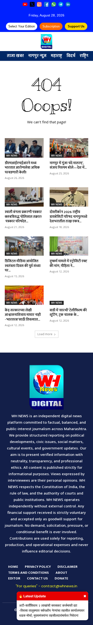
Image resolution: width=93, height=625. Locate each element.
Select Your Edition (21, 26)
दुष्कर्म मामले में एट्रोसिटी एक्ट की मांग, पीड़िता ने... (68, 263)
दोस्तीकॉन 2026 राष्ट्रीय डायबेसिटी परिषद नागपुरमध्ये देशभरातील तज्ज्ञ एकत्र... (68, 216)
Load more (44, 334)
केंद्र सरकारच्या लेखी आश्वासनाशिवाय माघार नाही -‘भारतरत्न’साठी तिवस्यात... (23, 315)
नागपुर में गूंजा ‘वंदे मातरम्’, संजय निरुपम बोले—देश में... (68, 165)
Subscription (51, 26)
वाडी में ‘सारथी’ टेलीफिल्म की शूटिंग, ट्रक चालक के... (68, 312)
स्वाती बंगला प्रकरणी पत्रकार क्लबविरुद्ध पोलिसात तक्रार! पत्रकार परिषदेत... (23, 216)
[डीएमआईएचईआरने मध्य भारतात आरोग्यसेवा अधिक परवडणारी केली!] (24, 147)
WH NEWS (11, 155)
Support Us (76, 26)
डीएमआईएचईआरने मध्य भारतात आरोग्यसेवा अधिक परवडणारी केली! (22, 167)
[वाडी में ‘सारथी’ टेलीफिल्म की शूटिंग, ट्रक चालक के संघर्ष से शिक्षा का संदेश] (69, 295)
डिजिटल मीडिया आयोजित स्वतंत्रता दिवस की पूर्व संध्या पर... (23, 265)
